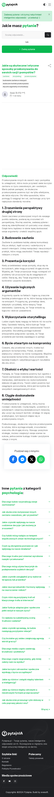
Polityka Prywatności (11, 768)
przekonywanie (30, 76)
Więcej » (45, 709)
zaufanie (6, 76)
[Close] (49, 14)
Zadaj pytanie (28, 49)
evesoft (44, 792)
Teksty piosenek (36, 758)
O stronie (6, 758)
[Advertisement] (27, 136)
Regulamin (7, 765)
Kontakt (5, 761)
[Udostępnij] (49, 69)
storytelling (17, 76)
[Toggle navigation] (49, 4)
